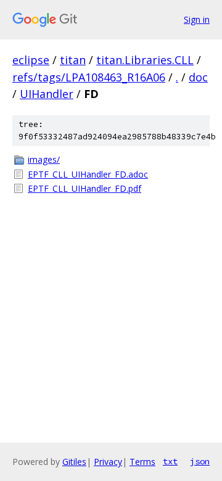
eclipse (30, 59)
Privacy (108, 461)
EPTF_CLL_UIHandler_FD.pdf (84, 188)
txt (170, 461)
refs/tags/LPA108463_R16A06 (88, 77)
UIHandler (46, 93)
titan (73, 59)
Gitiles (74, 461)
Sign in (197, 19)
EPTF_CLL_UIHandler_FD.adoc (88, 174)
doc (198, 77)
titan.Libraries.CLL (145, 59)
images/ (44, 159)
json (200, 461)
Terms (142, 461)
